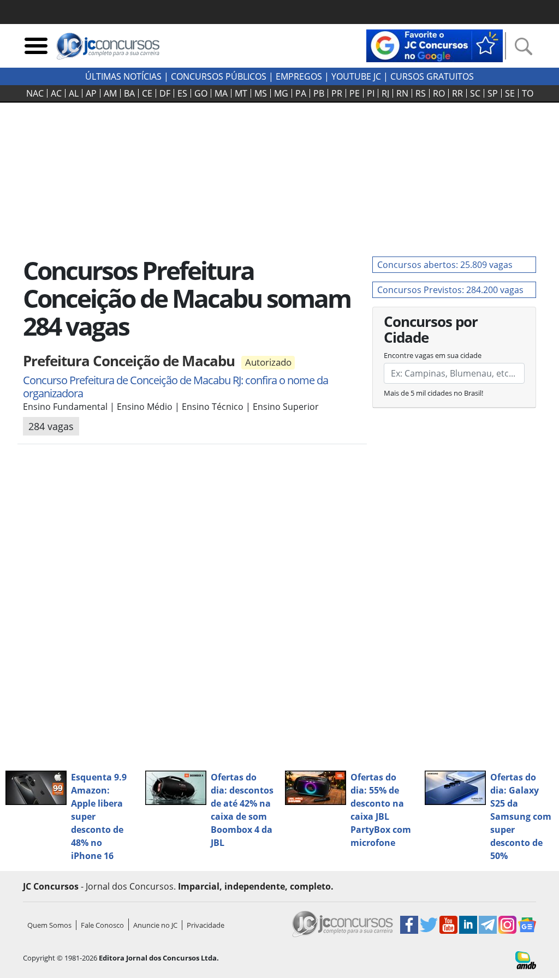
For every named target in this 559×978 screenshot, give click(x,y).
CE (147, 93)
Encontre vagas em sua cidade (432, 355)
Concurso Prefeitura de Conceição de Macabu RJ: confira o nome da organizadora (175, 387)
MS (260, 93)
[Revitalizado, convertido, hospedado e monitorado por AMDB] (525, 959)
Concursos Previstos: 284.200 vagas (450, 290)
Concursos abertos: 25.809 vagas (445, 265)
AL (74, 93)
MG (281, 93)
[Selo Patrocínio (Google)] (434, 45)
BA (129, 93)
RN (402, 93)
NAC (35, 93)
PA (300, 93)
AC (56, 93)
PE (354, 93)
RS (420, 93)
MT (241, 93)
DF (164, 93)
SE (510, 93)
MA (221, 93)
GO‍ (200, 93)
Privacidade (205, 925)
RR (457, 93)
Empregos (299, 76)
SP (492, 93)
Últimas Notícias (123, 76)
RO (439, 93)
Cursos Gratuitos (432, 76)
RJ (385, 93)
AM (110, 93)
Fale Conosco (102, 925)
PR (336, 93)
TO (527, 93)
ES (182, 93)
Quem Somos (49, 925)
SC (475, 93)
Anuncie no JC (155, 925)
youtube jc (356, 76)
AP (91, 93)
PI (370, 93)
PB (318, 93)
